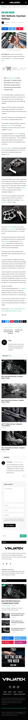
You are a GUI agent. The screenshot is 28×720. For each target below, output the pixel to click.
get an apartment (11, 229)
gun (4, 148)
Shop (14, 692)
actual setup (10, 227)
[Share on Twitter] (12, 28)
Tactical (12, 12)
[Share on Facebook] (5, 28)
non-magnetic (22, 288)
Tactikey (23, 187)
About (10, 692)
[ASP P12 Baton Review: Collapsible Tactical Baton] (14, 414)
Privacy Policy (7, 694)
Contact (20, 692)
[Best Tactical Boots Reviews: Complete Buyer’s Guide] (14, 438)
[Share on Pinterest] (19, 28)
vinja (7, 22)
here (13, 192)
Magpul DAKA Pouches (15, 311)
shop (3, 60)
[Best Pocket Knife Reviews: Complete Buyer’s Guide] (14, 390)
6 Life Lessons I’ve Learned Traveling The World (8, 331)
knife (6, 148)
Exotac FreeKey (14, 308)
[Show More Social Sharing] (24, 28)
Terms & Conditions (19, 694)
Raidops (6, 241)
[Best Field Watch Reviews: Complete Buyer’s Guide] (14, 367)
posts (11, 58)
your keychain (8, 125)
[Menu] (3, 2)
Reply (24, 475)
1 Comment (20, 22)
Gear (7, 12)
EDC (3, 12)
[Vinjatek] (15, 2)
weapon (16, 133)
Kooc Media (19, 712)
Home (5, 692)
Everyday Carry (11, 78)
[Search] (25, 2)
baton (10, 148)
